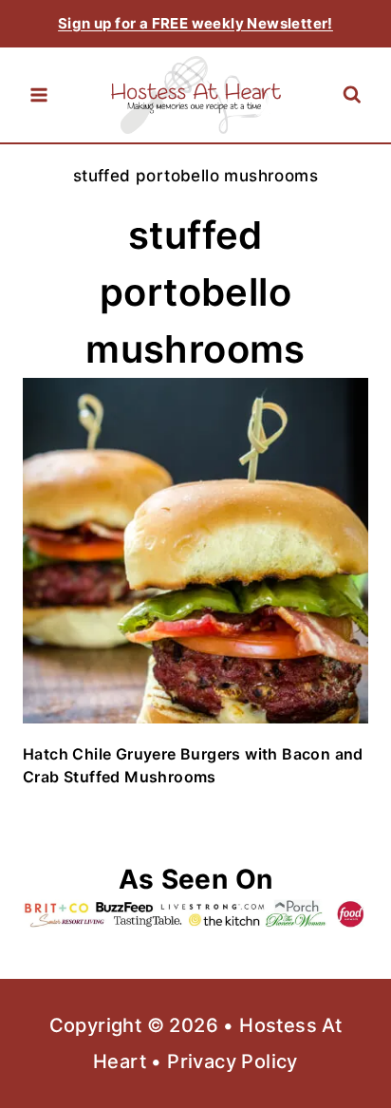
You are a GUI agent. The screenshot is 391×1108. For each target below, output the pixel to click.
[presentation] (195, 550)
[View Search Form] (351, 95)
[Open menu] (39, 95)
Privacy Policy (232, 1061)
